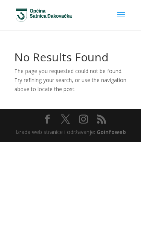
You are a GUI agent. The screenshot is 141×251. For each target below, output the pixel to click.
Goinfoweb (111, 131)
